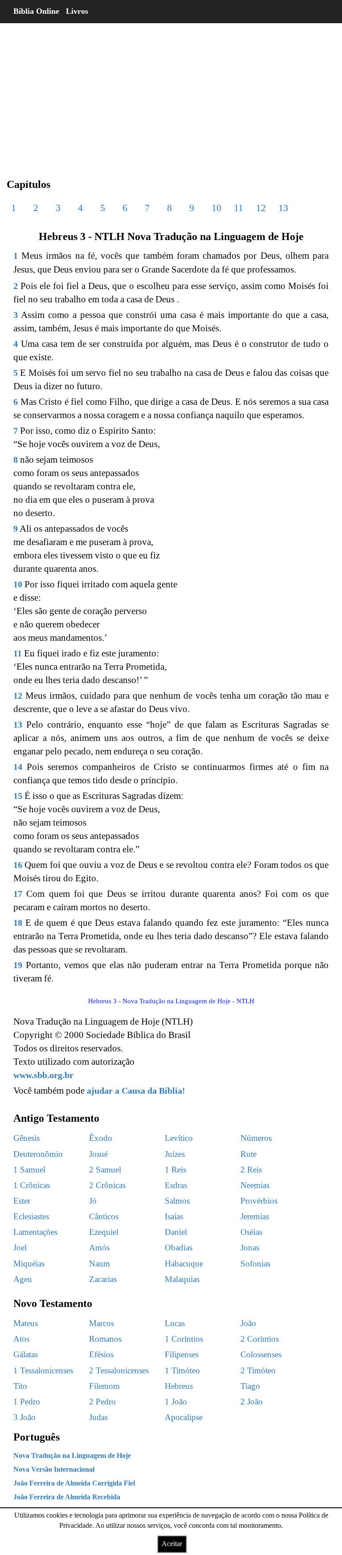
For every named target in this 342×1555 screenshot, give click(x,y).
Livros (77, 11)
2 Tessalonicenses (119, 1370)
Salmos (177, 1200)
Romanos (105, 1338)
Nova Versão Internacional (53, 1469)
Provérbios (258, 1200)
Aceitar (172, 1543)
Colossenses (260, 1354)
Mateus (25, 1323)
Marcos (101, 1323)
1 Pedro (26, 1401)
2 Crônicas (107, 1185)
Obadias (178, 1247)
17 (17, 894)
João (248, 1323)
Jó (93, 1200)
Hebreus (179, 1386)
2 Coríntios (259, 1338)
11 (238, 207)
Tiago (250, 1386)
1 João (176, 1401)
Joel (20, 1247)
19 (17, 965)
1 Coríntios (184, 1338)
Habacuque (184, 1263)
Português (36, 1437)
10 (216, 207)
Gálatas (25, 1354)
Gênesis (26, 1138)
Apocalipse (184, 1417)
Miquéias (29, 1263)
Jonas (249, 1247)
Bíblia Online (36, 11)
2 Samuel (105, 1169)
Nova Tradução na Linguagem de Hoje (72, 1455)
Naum (99, 1263)
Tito (20, 1386)
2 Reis (251, 1169)
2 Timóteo (258, 1370)
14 (17, 767)
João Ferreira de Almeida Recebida (66, 1497)
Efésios (101, 1354)
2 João (251, 1401)
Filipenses (182, 1354)
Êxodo (100, 1138)
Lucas (175, 1323)
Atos (21, 1338)
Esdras (176, 1185)
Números (256, 1138)
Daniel (176, 1232)
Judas (98, 1417)
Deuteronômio (38, 1154)
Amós (99, 1247)
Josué (98, 1154)
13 (283, 207)
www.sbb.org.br (43, 1075)
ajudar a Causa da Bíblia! (136, 1090)
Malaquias (182, 1279)
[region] (171, 93)
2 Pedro (102, 1401)
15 (17, 796)
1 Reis (175, 1169)
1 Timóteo (182, 1370)
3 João (24, 1417)
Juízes (175, 1154)
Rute (248, 1154)
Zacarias (103, 1279)
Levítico (179, 1138)
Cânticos (103, 1216)
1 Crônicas (31, 1185)
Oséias (251, 1232)
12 (261, 207)
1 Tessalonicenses (43, 1370)
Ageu (22, 1279)
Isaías (174, 1216)
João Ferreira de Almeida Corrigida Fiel (74, 1483)
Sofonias (255, 1263)
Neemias (254, 1185)
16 (17, 865)
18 (17, 923)
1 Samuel (29, 1169)
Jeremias (254, 1216)
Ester (21, 1200)
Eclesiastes (31, 1216)
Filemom (104, 1386)
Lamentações (35, 1232)
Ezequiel (103, 1232)
